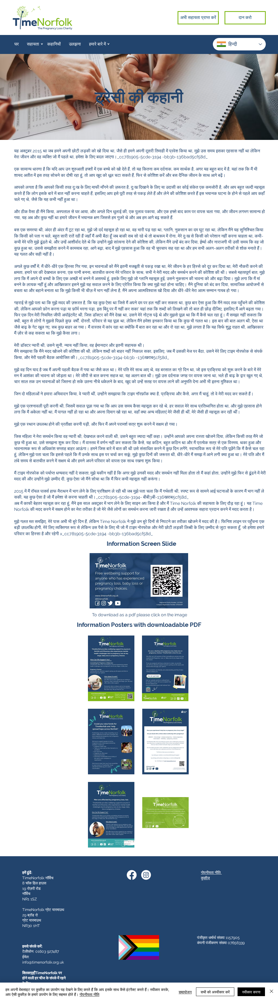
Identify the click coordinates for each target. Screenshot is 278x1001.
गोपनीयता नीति (89, 994)
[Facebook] (132, 875)
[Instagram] (146, 875)
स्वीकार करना (251, 991)
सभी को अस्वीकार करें (215, 991)
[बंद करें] (271, 992)
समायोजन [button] (185, 991)
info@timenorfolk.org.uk (43, 962)
